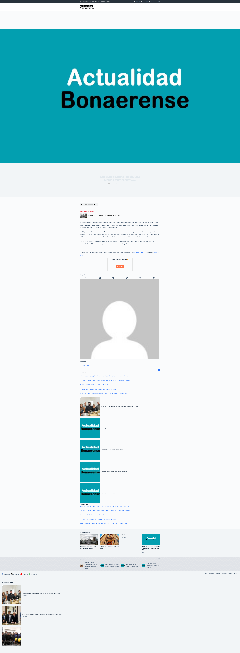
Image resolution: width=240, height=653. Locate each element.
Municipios (97, 1)
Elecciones (85, 1)
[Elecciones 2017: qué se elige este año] (90, 493)
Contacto (108, 1)
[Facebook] (86, 277)
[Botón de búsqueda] (159, 370)
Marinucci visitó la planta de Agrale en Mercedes (94, 384)
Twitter (142, 252)
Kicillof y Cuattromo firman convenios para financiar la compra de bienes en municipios (105, 380)
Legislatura (91, 1)
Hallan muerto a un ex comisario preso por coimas (112, 449)
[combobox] (119, 370)
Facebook (136, 252)
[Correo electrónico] (153, 277)
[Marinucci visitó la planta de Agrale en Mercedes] (11, 636)
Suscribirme (120, 266)
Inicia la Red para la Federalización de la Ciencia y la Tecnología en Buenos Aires (103, 393)
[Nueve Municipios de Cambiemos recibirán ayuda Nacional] (90, 472)
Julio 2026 (123, 535)
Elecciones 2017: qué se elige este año (109, 493)
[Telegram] (140, 277)
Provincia (103, 1)
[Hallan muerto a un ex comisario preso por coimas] (90, 450)
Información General (127, 183)
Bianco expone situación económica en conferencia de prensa (98, 389)
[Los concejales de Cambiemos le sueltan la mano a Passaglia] (90, 428)
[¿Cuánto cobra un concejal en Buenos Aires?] (109, 539)
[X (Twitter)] (100, 277)
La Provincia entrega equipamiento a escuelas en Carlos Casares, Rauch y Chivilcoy (104, 376)
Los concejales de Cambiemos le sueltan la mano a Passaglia (114, 428)
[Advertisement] (120, 20)
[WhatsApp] (126, 277)
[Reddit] (113, 277)
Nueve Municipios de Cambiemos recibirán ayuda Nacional (114, 471)
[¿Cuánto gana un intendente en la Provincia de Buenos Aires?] (89, 539)
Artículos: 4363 (84, 365)
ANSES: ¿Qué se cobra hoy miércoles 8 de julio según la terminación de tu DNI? (151, 548)
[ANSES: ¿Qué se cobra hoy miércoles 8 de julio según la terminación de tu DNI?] (151, 539)
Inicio (81, 1)
